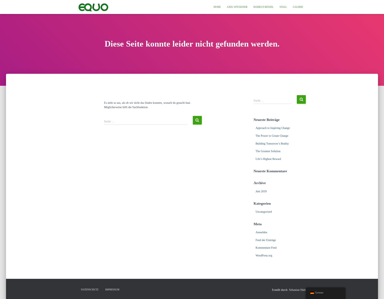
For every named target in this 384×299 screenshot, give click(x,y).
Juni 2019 (261, 191)
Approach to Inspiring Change (273, 128)
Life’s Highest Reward (268, 158)
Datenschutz (89, 289)
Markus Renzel (263, 7)
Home (217, 7)
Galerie (298, 7)
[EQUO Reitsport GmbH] (93, 7)
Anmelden (261, 232)
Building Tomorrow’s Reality (272, 143)
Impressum (112, 289)
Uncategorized (264, 211)
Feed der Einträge (266, 240)
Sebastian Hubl (297, 289)
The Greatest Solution (268, 151)
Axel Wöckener (237, 7)
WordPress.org (264, 255)
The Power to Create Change (272, 135)
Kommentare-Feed (266, 247)
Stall (283, 7)
